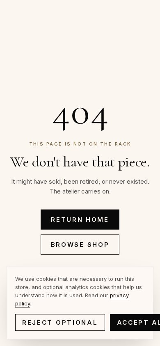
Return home (80, 219)
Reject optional (60, 322)
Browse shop (80, 244)
